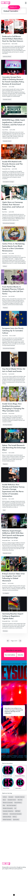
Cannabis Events (7, 99)
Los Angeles (6, 593)
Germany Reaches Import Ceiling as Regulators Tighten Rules (12, 615)
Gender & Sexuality (8, 808)
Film (4, 805)
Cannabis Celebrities (8, 811)
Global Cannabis (7, 819)
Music (4, 799)
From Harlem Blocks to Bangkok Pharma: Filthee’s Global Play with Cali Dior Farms (13, 290)
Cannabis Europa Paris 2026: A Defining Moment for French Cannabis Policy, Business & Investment (13, 80)
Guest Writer (5, 129)
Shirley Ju (4, 583)
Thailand (5, 307)
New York (20, 799)
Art (15, 808)
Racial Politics (18, 802)
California (5, 813)
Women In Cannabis (8, 802)
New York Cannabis (11, 805)
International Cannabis (9, 223)
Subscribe (20, 655)
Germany (5, 631)
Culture (5, 266)
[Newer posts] (8, 640)
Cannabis (11, 797)
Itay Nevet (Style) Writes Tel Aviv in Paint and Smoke (13, 370)
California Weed (7, 56)
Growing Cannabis (7, 424)
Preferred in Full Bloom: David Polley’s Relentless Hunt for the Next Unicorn (12, 38)
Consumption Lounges (8, 181)
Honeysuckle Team (6, 43)
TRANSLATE (14, 7)
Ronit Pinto (4, 86)
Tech (4, 510)
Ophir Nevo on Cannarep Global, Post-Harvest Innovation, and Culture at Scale (13, 205)
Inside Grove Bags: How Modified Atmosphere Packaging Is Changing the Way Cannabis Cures (13, 407)
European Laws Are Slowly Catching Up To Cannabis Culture (12, 330)
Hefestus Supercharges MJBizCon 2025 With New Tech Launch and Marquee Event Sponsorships (13, 534)
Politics (14, 816)
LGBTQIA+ (17, 811)
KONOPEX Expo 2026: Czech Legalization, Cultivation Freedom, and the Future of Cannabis (13, 123)
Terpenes (5, 464)
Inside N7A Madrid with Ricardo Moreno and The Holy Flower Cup (12, 163)
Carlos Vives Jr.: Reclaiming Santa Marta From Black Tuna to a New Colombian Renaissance (13, 247)
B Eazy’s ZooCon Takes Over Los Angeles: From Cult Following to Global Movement (13, 577)
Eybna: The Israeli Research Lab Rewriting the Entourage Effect (14, 447)
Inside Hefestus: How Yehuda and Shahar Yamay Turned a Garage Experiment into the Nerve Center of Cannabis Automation (13, 490)
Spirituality (16, 819)
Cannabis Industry (19, 797)
